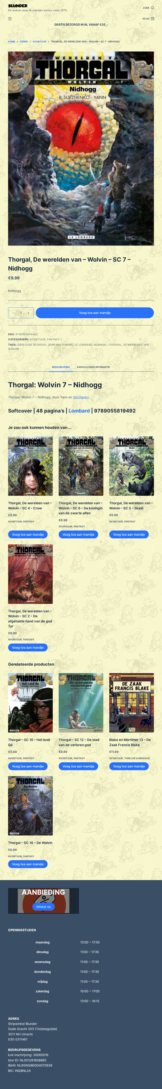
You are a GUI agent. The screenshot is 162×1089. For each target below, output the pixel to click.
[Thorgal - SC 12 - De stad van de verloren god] (81, 703)
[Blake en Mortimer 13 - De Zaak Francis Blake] (131, 703)
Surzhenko (81, 397)
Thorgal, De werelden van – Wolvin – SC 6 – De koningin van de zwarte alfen (81, 508)
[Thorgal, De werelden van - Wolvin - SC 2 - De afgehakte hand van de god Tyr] (30, 574)
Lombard (79, 411)
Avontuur (37, 339)
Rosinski (100, 344)
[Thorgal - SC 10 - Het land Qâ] (30, 703)
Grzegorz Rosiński (32, 344)
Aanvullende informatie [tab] (93, 367)
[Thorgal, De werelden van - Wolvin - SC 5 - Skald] (131, 466)
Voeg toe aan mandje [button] (28, 534)
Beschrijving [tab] (61, 367)
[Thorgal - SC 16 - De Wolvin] (30, 805)
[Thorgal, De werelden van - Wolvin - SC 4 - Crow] (30, 466)
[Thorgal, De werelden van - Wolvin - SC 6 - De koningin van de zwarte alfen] (81, 466)
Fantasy (53, 339)
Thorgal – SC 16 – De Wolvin (30, 843)
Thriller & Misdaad (137, 758)
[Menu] (10, 19)
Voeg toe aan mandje (95, 313)
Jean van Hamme (60, 344)
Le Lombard (83, 344)
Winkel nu (43, 907)
